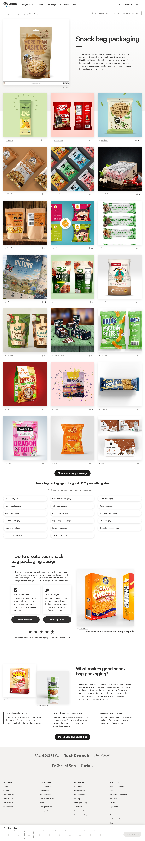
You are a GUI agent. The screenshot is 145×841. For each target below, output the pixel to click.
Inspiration (64, 4)
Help (111, 823)
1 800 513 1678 (128, 4)
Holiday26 (9, 140)
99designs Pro (44, 811)
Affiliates (113, 803)
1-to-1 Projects (44, 790)
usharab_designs (44, 705)
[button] (140, 828)
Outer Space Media (11, 699)
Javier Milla (105, 301)
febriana (56, 248)
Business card (79, 790)
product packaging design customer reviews (51, 638)
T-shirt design (79, 807)
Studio (73, 4)
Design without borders (118, 794)
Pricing (41, 803)
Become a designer (117, 786)
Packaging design (81, 803)
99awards (113, 799)
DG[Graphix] (83, 628)
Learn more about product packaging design (108, 631)
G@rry (8, 301)
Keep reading (36, 723)
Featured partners (116, 819)
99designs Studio (45, 807)
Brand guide (78, 799)
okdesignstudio (58, 140)
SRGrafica (9, 194)
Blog (111, 790)
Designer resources (117, 815)
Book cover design (81, 811)
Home (5, 14)
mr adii (8, 463)
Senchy (67, 87)
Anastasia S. (58, 409)
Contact (6, 790)
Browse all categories (82, 815)
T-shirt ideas (114, 811)
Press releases (8, 794)
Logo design (78, 786)
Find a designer (51, 4)
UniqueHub (10, 248)
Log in (139, 4)
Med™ (103, 463)
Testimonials (8, 803)
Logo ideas (114, 807)
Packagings (24, 14)
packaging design (90, 69)
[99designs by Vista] (10, 4)
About (5, 786)
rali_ (8, 409)
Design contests (45, 786)
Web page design (80, 794)
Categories (25, 4)
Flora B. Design (59, 355)
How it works (37, 4)
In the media (8, 799)
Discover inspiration (46, 799)
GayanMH (57, 194)
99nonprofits (8, 807)
